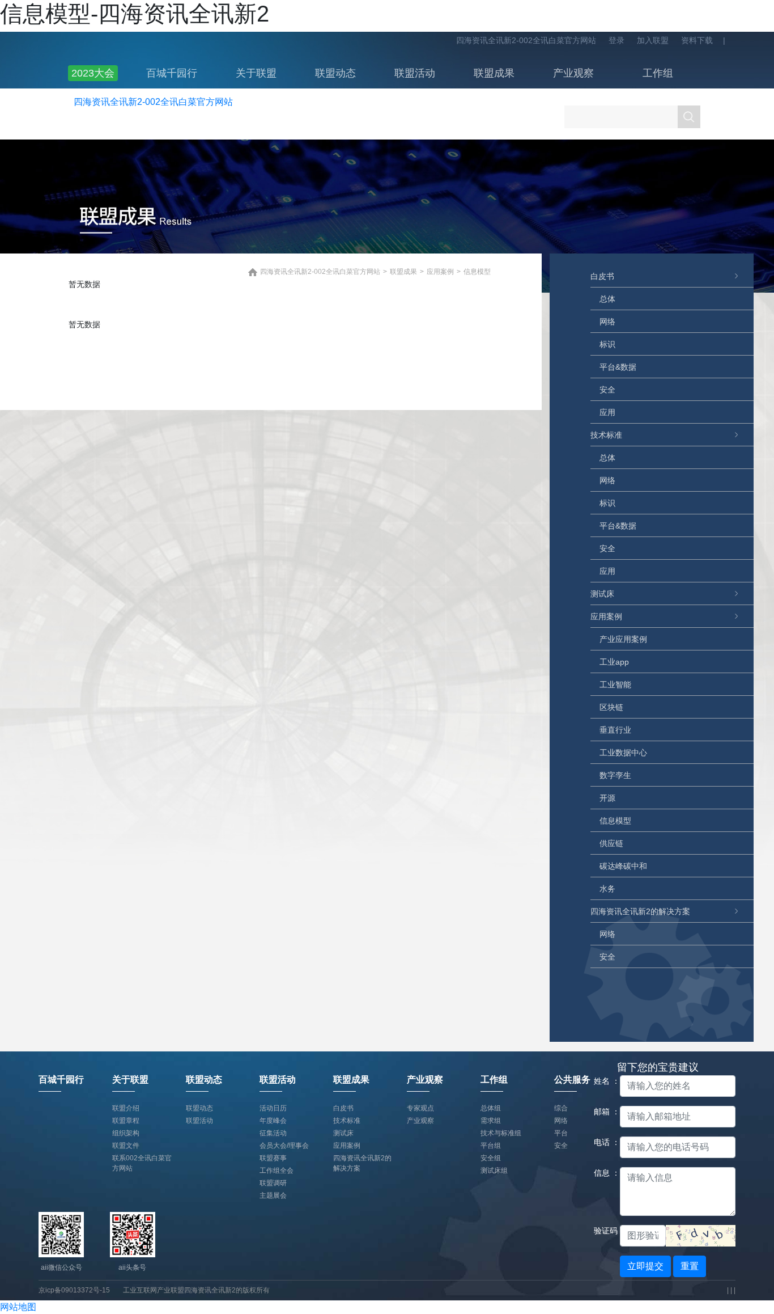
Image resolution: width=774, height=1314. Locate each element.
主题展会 (273, 1195)
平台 (561, 1133)
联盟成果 (494, 73)
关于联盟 (256, 73)
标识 (607, 344)
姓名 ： (603, 1080)
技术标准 (606, 435)
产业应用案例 (623, 639)
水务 (607, 888)
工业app (614, 661)
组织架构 (125, 1133)
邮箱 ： (603, 1111)
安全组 (490, 1158)
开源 (607, 797)
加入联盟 (653, 40)
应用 (607, 412)
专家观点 (420, 1108)
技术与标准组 (500, 1133)
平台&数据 (617, 366)
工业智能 (615, 684)
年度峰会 (273, 1121)
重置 (690, 1266)
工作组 (658, 73)
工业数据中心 (623, 752)
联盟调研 (273, 1183)
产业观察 (573, 73)
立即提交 (645, 1266)
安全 (607, 389)
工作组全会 (277, 1170)
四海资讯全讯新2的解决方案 (640, 911)
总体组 (490, 1108)
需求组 (490, 1121)
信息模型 (615, 820)
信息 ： (603, 1172)
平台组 (490, 1146)
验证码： (603, 1230)
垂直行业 (615, 729)
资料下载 (697, 40)
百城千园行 (171, 73)
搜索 (689, 116)
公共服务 (572, 1079)
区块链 (611, 707)
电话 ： (603, 1142)
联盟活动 (414, 73)
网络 (607, 321)
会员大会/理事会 (284, 1146)
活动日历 (273, 1108)
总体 (607, 298)
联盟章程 (125, 1121)
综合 (561, 1108)
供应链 (611, 843)
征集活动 (273, 1133)
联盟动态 (335, 73)
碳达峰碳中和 (623, 866)
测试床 (602, 593)
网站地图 (18, 1307)
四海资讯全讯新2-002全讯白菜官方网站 (526, 40)
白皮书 (602, 276)
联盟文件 (125, 1146)
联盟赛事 (273, 1158)
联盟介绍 (125, 1108)
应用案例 (606, 616)
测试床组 (494, 1170)
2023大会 (92, 73)
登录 (616, 40)
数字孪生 (615, 775)
